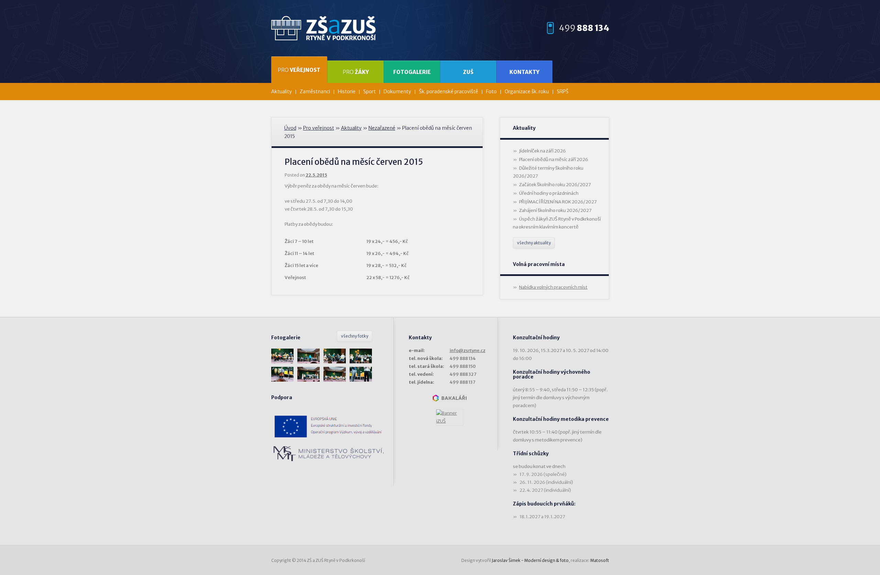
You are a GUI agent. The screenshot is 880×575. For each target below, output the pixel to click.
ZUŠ (468, 72)
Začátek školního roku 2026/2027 (555, 185)
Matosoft (599, 560)
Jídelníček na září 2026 (542, 151)
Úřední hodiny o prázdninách (549, 193)
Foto (491, 91)
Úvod (290, 128)
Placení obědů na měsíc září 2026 (553, 159)
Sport (369, 91)
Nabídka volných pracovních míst (553, 287)
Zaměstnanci (315, 91)
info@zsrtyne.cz (467, 350)
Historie (346, 91)
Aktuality (281, 91)
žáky (356, 72)
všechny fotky (354, 336)
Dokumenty (397, 91)
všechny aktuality (534, 242)
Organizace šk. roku (527, 91)
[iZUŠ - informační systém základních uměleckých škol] (450, 417)
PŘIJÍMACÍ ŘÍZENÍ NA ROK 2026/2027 (558, 202)
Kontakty (524, 72)
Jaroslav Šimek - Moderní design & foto (530, 560)
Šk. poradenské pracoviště (448, 91)
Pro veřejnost (318, 128)
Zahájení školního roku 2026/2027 (555, 210)
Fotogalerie (412, 72)
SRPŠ (563, 91)
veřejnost (299, 70)
